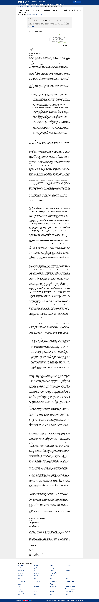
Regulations (20, 586)
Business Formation (53, 567)
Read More (30, 26)
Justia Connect (48, 600)
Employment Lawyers (22, 572)
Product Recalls (52, 588)
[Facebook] (25, 600)
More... (19, 578)
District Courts (20, 591)
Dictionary (67, 567)
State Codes (36, 584)
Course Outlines (68, 572)
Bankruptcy (36, 567)
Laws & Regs (46, 4)
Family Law (36, 575)
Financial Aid (67, 570)
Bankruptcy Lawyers (21, 567)
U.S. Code (19, 584)
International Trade (53, 573)
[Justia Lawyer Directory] (33, 600)
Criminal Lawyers (21, 570)
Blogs (66, 575)
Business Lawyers (21, 568)
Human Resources (30, 14)
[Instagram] (27, 600)
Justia (18, 6)
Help (62, 600)
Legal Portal (54, 600)
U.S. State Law (37, 581)
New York (35, 591)
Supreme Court (20, 588)
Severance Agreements (39, 14)
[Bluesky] (30, 600)
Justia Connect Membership (70, 583)
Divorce (35, 570)
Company (58, 600)
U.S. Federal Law (21, 581)
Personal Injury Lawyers (22, 577)
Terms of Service (66, 600)
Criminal (35, 568)
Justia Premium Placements (70, 586)
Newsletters (52, 4)
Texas (35, 593)
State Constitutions (37, 583)
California (35, 588)
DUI (34, 572)
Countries (51, 593)
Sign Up (79, 1)
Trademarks (52, 591)
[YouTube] (24, 600)
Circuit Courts (20, 589)
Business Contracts (27, 6)
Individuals (36, 565)
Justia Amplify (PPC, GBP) (70, 589)
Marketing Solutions (60, 4)
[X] (31, 600)
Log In (75, 1)
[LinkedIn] (22, 600)
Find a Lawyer (20, 4)
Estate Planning (37, 573)
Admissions (67, 568)
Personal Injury (36, 577)
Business (51, 565)
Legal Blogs (52, 584)
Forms (21, 6)
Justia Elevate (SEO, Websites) (71, 588)
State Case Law (36, 586)
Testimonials (67, 593)
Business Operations (54, 568)
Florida (35, 589)
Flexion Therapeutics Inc (35, 6)
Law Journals (67, 573)
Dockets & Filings (21, 593)
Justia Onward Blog (69, 591)
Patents (51, 589)
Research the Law (33, 4)
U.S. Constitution (21, 583)
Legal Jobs (52, 583)
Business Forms (53, 586)
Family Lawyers (20, 575)
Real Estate (52, 575)
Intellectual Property (53, 572)
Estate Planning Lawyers (22, 573)
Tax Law (51, 577)
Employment (52, 570)
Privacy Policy (72, 600)
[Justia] (22, 2)
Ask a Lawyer (26, 4)
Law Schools (40, 4)
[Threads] (28, 600)
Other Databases (53, 581)
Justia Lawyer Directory (69, 584)
